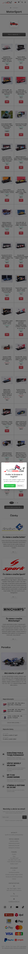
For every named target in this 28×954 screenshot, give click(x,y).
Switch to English (10, 485)
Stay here (20, 485)
